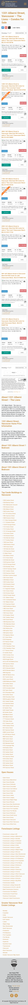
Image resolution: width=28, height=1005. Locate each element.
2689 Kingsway (7, 644)
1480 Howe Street (8, 608)
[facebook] (12, 995)
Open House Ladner (8, 795)
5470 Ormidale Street (9, 688)
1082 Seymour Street (9, 516)
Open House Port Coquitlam (10, 808)
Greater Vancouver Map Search (11, 955)
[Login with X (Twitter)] (9, 28)
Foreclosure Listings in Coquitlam (12, 843)
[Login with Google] (6, 28)
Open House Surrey (8, 817)
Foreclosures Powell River (10, 894)
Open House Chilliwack (9, 784)
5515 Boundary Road (8, 692)
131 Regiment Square (9, 588)
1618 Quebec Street (8, 615)
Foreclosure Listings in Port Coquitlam (13, 860)
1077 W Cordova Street (9, 513)
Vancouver (6, 948)
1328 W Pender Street (9, 595)
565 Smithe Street (8, 694)
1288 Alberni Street (8, 580)
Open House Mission (8, 802)
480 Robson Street (8, 666)
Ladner (5, 921)
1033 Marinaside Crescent (10, 504)
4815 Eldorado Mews (9, 668)
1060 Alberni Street (8, 509)
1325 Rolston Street (8, 593)
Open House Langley (8, 797)
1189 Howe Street (8, 546)
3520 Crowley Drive (8, 655)
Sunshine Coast (7, 944)
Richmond (5, 939)
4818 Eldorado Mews (9, 670)
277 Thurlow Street (8, 650)
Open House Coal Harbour (10, 788)
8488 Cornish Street (8, 732)
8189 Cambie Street (8, 725)
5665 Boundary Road (8, 697)
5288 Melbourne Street (9, 681)
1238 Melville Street (8, 560)
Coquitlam (5, 913)
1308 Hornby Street (8, 586)
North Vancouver (7, 928)
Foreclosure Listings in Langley (11, 847)
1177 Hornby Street (8, 540)
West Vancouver (7, 950)
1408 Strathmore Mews (9, 606)
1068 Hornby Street (8, 511)
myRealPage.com (16, 391)
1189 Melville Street (8, 549)
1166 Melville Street (8, 538)
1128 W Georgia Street (9, 524)
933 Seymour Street (8, 756)
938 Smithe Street (8, 759)
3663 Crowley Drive (8, 657)
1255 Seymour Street (9, 573)
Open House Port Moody (9, 811)
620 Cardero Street (8, 705)
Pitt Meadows (7, 933)
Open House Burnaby (8, 782)
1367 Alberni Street (8, 602)
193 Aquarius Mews (8, 635)
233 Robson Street (8, 641)
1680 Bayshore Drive (8, 622)
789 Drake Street (7, 721)
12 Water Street (7, 553)
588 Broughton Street (9, 699)
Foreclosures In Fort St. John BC (12, 887)
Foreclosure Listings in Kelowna (11, 878)
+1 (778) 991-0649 (6, 77)
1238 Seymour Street (9, 562)
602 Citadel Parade (8, 701)
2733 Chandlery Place (9, 646)
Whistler (5, 952)
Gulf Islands (6, 919)
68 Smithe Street (7, 712)
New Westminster (8, 926)
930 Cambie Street (8, 752)
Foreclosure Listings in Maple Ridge (13, 849)
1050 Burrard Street (8, 507)
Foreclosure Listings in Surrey (11, 867)
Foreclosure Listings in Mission (11, 852)
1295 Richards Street (8, 584)
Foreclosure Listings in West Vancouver (14, 874)
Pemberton (6, 930)
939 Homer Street (8, 761)
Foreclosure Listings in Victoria (11, 871)
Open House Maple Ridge (10, 800)
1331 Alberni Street (8, 597)
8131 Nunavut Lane (8, 723)
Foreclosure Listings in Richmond (12, 865)
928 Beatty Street (8, 747)
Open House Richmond (9, 813)
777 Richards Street (8, 719)
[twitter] (16, 995)
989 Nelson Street (8, 765)
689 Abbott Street (8, 717)
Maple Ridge (6, 924)
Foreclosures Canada (8, 883)
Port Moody (6, 937)
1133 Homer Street (8, 527)
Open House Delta (8, 793)
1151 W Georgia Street (9, 531)
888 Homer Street (8, 736)
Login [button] (16, 28)
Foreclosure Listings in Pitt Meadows (13, 858)
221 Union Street (7, 637)
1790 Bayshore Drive (8, 626)
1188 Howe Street (8, 542)
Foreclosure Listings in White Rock (12, 876)
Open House (6, 777)
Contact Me (16, 991)
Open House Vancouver (9, 819)
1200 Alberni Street (8, 555)
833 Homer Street (8, 728)
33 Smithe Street (7, 652)
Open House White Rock (9, 824)
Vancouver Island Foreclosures (11, 898)
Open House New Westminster (11, 804)
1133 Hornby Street (8, 529)
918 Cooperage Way (8, 745)
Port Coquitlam (7, 935)
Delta (4, 915)
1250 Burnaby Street (8, 566)
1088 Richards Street (8, 518)
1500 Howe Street (8, 613)
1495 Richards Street (8, 611)
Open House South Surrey (10, 815)
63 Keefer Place (7, 708)
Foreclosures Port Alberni (10, 891)
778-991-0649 (16, 986)
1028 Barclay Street (8, 502)
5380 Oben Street (8, 686)
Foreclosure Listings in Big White (12, 880)
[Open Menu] (25, 4)
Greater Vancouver (8, 917)
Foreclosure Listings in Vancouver (12, 869)
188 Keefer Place (8, 630)
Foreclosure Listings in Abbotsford (12, 836)
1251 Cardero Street (8, 571)
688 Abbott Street (8, 714)
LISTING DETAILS (6, 70)
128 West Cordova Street (10, 575)
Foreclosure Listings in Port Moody (12, 863)
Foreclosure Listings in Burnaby (11, 838)
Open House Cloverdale (9, 786)
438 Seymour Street (8, 664)
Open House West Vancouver (11, 822)
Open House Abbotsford (9, 780)
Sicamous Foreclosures (9, 896)
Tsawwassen (6, 946)
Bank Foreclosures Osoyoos (10, 889)
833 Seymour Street (8, 730)
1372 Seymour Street (9, 604)
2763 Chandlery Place (9, 648)
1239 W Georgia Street (9, 564)
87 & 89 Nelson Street (9, 734)
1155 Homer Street (8, 533)
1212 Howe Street (8, 558)
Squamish (5, 941)
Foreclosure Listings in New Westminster (14, 854)
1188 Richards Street (8, 544)
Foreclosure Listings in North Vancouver (14, 856)
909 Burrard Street (8, 741)
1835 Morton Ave (7, 628)
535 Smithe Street (8, 683)
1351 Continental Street (9, 599)
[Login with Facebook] (3, 28)
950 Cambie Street (8, 763)
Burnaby (5, 910)
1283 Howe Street (8, 577)
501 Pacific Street (8, 677)
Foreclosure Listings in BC (10, 834)
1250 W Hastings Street (9, 569)
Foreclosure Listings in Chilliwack (12, 841)
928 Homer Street (8, 750)
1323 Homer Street (8, 591)
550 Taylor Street (7, 690)
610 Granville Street (8, 703)
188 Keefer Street (8, 633)
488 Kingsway (7, 672)
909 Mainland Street (8, 743)
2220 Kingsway (7, 639)
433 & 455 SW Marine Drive (10, 661)
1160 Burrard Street (8, 535)
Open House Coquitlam (9, 791)
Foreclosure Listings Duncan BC (11, 885)
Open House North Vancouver (11, 806)
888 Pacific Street (8, 739)
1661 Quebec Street (8, 617)
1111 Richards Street (8, 522)
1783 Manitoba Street (9, 624)
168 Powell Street (8, 619)
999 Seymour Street (8, 767)
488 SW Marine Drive (8, 675)
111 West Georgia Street (9, 520)
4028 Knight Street (8, 659)
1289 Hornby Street (8, 582)
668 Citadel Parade (8, 710)
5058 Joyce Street (8, 679)
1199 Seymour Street (9, 551)
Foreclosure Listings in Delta (11, 845)
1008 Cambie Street (8, 500)
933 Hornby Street (8, 754)
